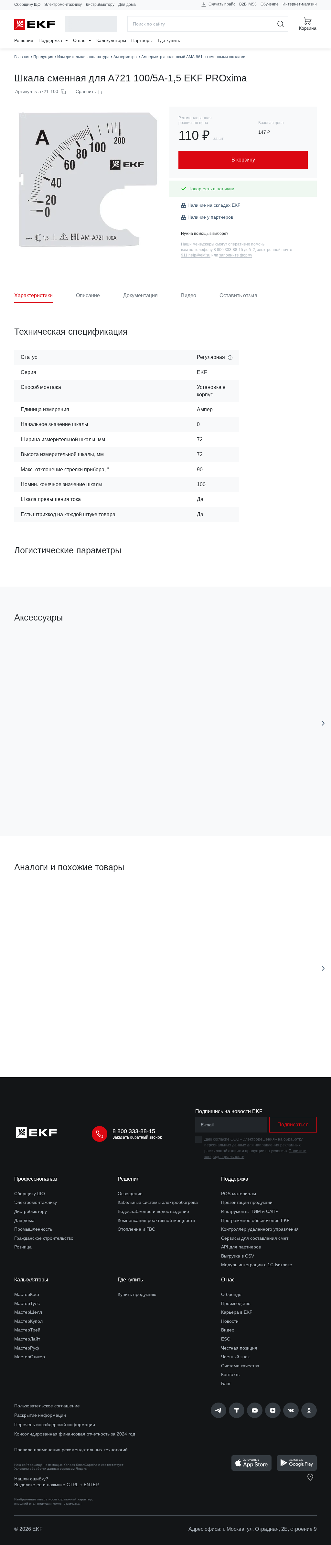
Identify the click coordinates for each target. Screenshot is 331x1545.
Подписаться (68, 795)
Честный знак (235, 1356)
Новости (230, 1321)
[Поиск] (280, 24)
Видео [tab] (188, 295)
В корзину (183, 795)
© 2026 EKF (28, 1529)
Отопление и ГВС (136, 1229)
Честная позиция (239, 1348)
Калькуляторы (111, 40)
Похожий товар (38, 897)
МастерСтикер (29, 1356)
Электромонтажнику (63, 4)
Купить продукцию (137, 1294)
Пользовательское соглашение (47, 1405)
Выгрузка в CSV (237, 1255)
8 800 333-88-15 (133, 1131)
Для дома (127, 4)
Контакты (230, 1374)
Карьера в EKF (236, 1312)
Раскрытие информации (40, 1415)
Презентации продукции (246, 1202)
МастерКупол (28, 1321)
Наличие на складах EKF (213, 205)
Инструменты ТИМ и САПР (249, 1211)
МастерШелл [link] (28, 1312)
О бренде (231, 1294)
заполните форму (235, 255)
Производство (236, 1303)
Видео (227, 1329)
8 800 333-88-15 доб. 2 (234, 249)
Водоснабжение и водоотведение (153, 1211)
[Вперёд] (323, 723)
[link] (218, 1410)
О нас (80, 40)
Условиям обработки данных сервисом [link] (44, 1468)
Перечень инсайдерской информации (54, 1424)
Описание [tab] (88, 295)
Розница (23, 1246)
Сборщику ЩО (27, 4)
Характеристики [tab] (33, 295)
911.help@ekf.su (195, 255)
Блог (226, 1383)
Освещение (130, 1193)
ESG (225, 1338)
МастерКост (26, 1294)
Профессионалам (35, 1179)
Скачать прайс (221, 4)
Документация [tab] (140, 295)
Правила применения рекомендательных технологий (71, 1449)
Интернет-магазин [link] (300, 4)
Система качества (240, 1365)
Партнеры (142, 40)
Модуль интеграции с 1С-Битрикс (256, 1264)
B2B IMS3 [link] (248, 4)
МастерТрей (27, 1329)
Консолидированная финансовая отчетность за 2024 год (74, 1433)
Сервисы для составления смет (254, 1238)
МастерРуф (26, 1348)
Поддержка (50, 40)
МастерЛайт (27, 1338)
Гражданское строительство (43, 1238)
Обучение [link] (270, 4)
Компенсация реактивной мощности (156, 1220)
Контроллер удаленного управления (260, 1229)
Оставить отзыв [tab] (238, 295)
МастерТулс (27, 1303)
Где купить (169, 40)
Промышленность (33, 1229)
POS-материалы (238, 1193)
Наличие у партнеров (210, 217)
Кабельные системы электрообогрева (158, 1202)
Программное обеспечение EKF (255, 1220)
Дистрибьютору (100, 4)
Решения (23, 40)
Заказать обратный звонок (137, 1137)
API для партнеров (241, 1246)
